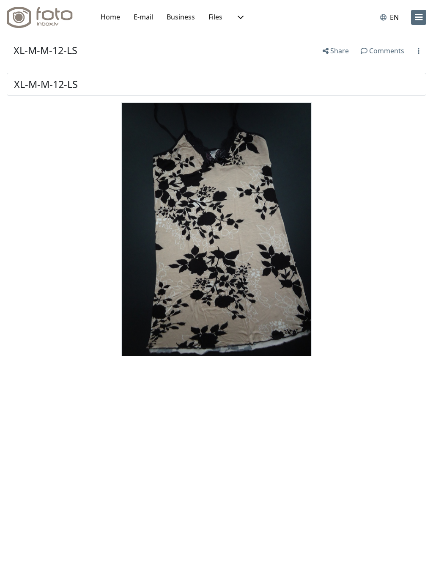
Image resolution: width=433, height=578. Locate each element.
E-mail (143, 17)
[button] (240, 17)
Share (339, 50)
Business (181, 17)
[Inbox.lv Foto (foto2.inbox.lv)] (44, 17)
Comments (385, 50)
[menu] (418, 17)
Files (215, 17)
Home (110, 17)
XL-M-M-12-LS (45, 50)
